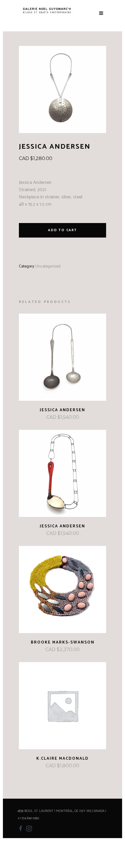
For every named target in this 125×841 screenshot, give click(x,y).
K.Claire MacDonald (62, 758)
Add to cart (62, 230)
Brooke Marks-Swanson (62, 642)
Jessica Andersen (62, 410)
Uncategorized (47, 266)
